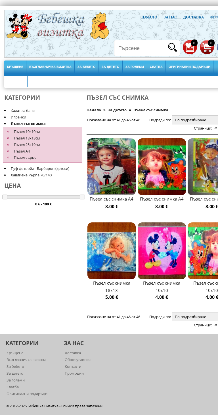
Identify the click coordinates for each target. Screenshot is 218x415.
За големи (134, 66)
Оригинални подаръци (189, 66)
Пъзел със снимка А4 (111, 199)
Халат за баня (23, 110)
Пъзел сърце (25, 157)
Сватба (156, 66)
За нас (170, 17)
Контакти (73, 366)
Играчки (18, 117)
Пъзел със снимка (28, 123)
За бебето (86, 66)
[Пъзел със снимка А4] (111, 166)
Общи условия (78, 359)
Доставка (193, 17)
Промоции (74, 373)
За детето (111, 66)
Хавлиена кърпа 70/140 (31, 175)
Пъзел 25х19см (27, 144)
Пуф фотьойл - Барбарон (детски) (40, 168)
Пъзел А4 (22, 151)
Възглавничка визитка (50, 66)
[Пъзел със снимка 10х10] (162, 251)
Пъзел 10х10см (27, 131)
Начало (149, 17)
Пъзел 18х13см (27, 138)
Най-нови (15, 80)
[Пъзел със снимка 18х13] (111, 251)
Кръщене (15, 66)
